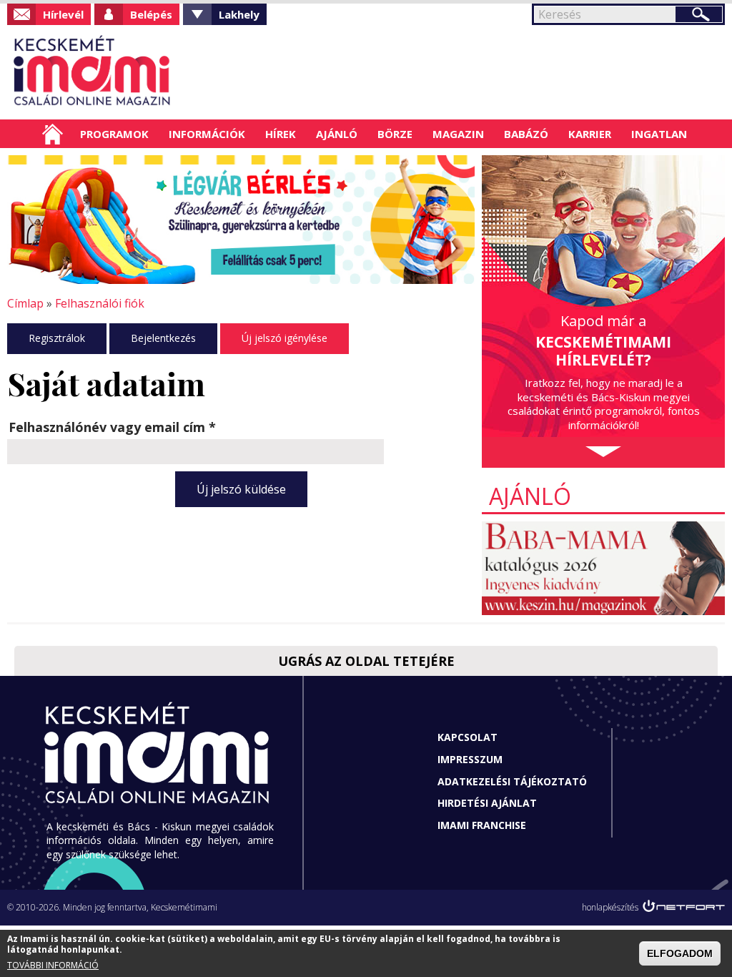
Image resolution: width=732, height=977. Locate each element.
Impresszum (470, 759)
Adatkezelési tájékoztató (512, 781)
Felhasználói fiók (99, 303)
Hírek (280, 134)
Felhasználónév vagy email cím (112, 427)
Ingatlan (659, 134)
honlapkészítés (610, 907)
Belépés (151, 14)
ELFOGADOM (680, 953)
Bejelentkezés (163, 338)
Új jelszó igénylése (284, 338)
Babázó (526, 134)
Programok (114, 134)
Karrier (589, 134)
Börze (394, 134)
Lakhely (239, 14)
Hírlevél (63, 14)
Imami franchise (481, 825)
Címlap (52, 133)
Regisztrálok (57, 338)
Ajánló (336, 134)
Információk (207, 134)
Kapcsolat (467, 737)
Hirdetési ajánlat (487, 803)
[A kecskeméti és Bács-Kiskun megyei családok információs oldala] (92, 72)
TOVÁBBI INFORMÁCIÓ (53, 965)
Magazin (458, 134)
